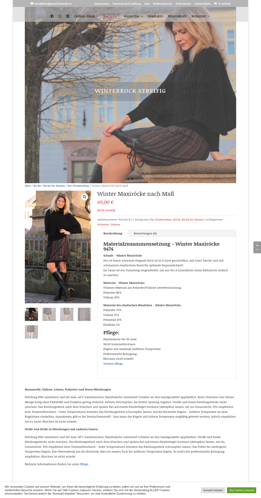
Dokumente (183, 4)
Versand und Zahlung (127, 4)
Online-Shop (84, 17)
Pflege (84, 464)
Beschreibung (112, 233)
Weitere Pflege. (113, 363)
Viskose (115, 224)
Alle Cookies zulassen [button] (241, 490)
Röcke (37, 186)
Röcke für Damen (54, 186)
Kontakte (155, 17)
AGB (146, 4)
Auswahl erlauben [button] (213, 490)
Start (28, 186)
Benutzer (198, 17)
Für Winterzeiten (78, 186)
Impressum (101, 4)
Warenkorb (177, 17)
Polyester (103, 224)
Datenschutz (203, 4)
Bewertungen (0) (145, 233)
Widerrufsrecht (162, 4)
